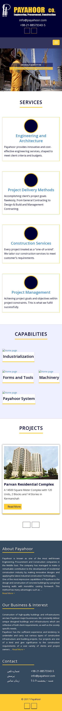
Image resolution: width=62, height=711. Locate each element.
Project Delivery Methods (31, 189)
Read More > (8, 593)
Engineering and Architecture (31, 138)
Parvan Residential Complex (29, 484)
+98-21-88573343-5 (32, 25)
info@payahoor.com (33, 20)
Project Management (31, 292)
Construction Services (31, 243)
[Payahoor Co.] (31, 10)
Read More (14, 506)
